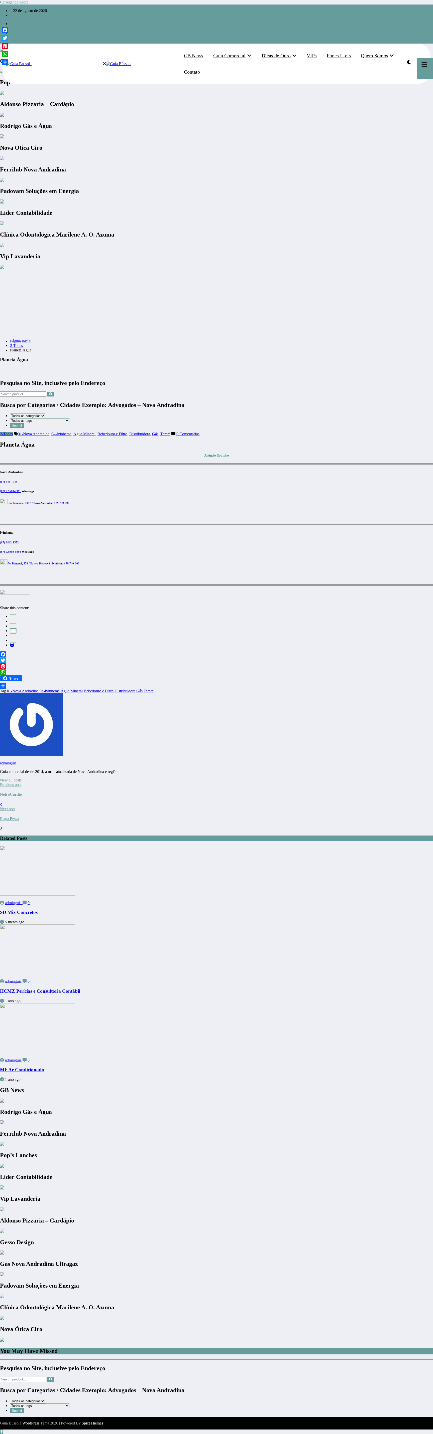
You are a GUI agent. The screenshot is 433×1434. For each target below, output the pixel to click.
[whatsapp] (11, 37)
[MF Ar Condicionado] (37, 1052)
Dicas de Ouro (276, 55)
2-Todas (6, 434)
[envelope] (13, 631)
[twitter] (13, 621)
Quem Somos (374, 55)
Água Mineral (84, 434)
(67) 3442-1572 (9, 542)
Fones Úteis (339, 55)
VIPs (312, 55)
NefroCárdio (11, 794)
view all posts (11, 780)
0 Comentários (187, 434)
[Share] (216, 686)
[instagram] (11, 28)
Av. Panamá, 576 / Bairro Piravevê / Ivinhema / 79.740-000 (43, 563)
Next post (7, 809)
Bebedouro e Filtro (112, 434)
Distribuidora (139, 434)
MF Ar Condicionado (22, 1069)
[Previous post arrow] (1, 804)
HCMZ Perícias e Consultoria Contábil (40, 991)
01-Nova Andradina (33, 434)
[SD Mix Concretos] (37, 894)
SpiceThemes (92, 1423)
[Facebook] (216, 654)
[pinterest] (13, 635)
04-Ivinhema (61, 434)
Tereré (165, 434)
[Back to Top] (1, 1431)
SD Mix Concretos (19, 912)
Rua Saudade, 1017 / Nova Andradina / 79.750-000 (38, 502)
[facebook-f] (11, 24)
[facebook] (13, 616)
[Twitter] (216, 660)
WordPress (30, 1423)
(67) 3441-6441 (9, 481)
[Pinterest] (216, 666)
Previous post (10, 784)
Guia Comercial (229, 55)
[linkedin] (13, 626)
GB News (193, 55)
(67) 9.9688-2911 (10, 491)
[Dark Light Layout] (409, 62)
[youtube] (11, 33)
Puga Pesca (9, 818)
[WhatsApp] (13, 640)
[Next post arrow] (1, 828)
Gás (155, 434)
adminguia (8, 763)
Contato (192, 72)
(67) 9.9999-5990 (10, 551)
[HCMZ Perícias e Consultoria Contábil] (37, 973)
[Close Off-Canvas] (104, 64)
